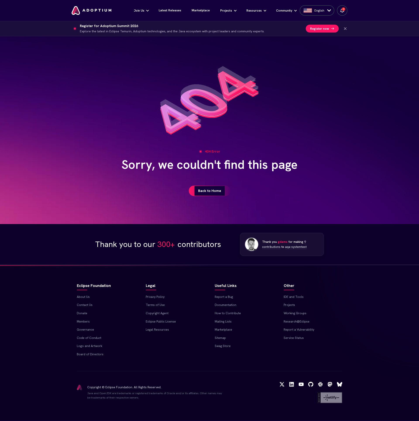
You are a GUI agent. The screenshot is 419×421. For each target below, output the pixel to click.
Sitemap (220, 338)
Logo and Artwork (89, 346)
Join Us (139, 10)
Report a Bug (224, 297)
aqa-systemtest (296, 247)
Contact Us (85, 305)
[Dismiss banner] (345, 29)
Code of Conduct (89, 338)
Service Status (294, 338)
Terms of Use (155, 305)
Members (83, 321)
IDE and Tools (294, 297)
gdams (282, 242)
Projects (226, 10)
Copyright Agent (157, 313)
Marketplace (201, 10)
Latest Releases (170, 10)
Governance (85, 329)
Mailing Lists (223, 321)
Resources (254, 10)
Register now (319, 29)
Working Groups (295, 313)
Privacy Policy (155, 297)
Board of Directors (90, 354)
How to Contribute (228, 313)
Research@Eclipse (296, 321)
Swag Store (223, 346)
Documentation (225, 305)
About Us (83, 297)
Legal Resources (157, 329)
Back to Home (209, 190)
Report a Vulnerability (299, 329)
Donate (82, 313)
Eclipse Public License (161, 321)
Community (284, 10)
